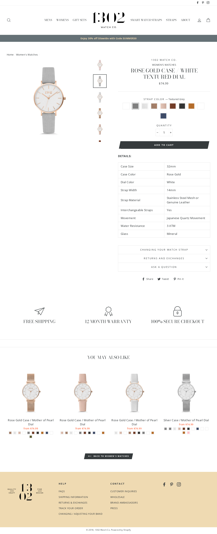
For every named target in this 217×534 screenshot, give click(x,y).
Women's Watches (27, 54)
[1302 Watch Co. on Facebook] (164, 484)
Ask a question (164, 267)
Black (182, 106)
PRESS (114, 508)
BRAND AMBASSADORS (124, 502)
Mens (48, 20)
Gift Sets (79, 20)
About (185, 20)
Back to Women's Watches (111, 456)
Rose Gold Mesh (154, 106)
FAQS (62, 491)
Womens (62, 20)
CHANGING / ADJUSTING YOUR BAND (81, 513)
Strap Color (164, 99)
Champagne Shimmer (200, 106)
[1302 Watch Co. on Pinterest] (172, 484)
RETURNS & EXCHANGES (73, 502)
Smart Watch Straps (146, 20)
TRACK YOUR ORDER (71, 508)
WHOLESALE (117, 497)
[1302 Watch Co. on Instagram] (179, 484)
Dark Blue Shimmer (163, 116)
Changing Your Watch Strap (164, 249)
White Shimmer (145, 106)
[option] (108, 38)
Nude (163, 106)
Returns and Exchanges (164, 258)
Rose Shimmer (126, 106)
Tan (191, 106)
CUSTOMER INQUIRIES (123, 491)
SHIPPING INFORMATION (73, 497)
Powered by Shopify (121, 529)
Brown (172, 106)
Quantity (164, 125)
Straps (171, 20)
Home (10, 54)
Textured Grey (135, 106)
